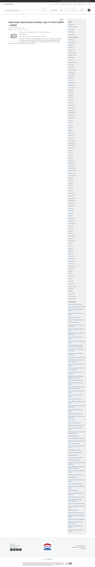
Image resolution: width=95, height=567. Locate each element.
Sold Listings (71, 34)
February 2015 (71, 193)
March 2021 (71, 67)
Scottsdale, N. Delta (72, 455)
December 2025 (72, 42)
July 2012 (70, 243)
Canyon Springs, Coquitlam (74, 317)
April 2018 (70, 100)
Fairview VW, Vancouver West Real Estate (20, 29)
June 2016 (70, 153)
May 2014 (70, 213)
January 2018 (71, 108)
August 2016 (71, 148)
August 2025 (71, 45)
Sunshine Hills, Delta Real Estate (75, 475)
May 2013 (70, 231)
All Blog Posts (71, 24)
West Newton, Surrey (73, 510)
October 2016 (71, 143)
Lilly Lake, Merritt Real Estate (74, 399)
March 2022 (71, 65)
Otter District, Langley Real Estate (75, 425)
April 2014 (70, 216)
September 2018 (72, 87)
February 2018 (71, 105)
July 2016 (70, 150)
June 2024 (70, 60)
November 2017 (72, 113)
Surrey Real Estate (72, 477)
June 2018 (70, 95)
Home (51, 4)
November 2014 (72, 201)
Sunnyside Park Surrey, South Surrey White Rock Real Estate (76, 467)
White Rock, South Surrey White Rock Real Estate (75, 522)
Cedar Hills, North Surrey (73, 322)
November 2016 (72, 140)
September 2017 (72, 118)
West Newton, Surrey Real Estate (75, 513)
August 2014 (71, 208)
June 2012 (70, 246)
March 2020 (71, 75)
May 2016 (70, 155)
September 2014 (72, 206)
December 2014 (72, 198)
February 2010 (71, 284)
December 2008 (72, 296)
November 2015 (72, 170)
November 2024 (72, 52)
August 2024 (71, 57)
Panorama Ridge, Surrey (73, 436)
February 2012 (71, 256)
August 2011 (71, 268)
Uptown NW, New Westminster (75, 484)
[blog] (20, 549)
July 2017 (70, 123)
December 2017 (72, 110)
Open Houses (71, 32)
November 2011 (72, 261)
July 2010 (70, 279)
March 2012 (71, 253)
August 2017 (71, 120)
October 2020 (71, 72)
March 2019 (71, 80)
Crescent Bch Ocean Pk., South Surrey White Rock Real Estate (75, 346)
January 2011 (71, 276)
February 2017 (71, 135)
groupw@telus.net (14, 547)
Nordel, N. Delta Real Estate (74, 423)
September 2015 (72, 175)
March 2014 (71, 218)
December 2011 (72, 258)
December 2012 (72, 236)
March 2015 (71, 191)
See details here (23, 34)
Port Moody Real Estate (73, 443)
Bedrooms (74, 8)
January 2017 (71, 138)
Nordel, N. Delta (71, 420)
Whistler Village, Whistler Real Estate (76, 519)
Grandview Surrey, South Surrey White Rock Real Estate (75, 377)
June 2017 (70, 125)
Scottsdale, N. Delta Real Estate (75, 457)
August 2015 (71, 178)
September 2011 (72, 266)
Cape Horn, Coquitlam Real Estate (76, 320)
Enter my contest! (72, 27)
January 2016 (71, 165)
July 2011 (70, 271)
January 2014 (71, 221)
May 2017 (70, 128)
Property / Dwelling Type (65, 8)
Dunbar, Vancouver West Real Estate (76, 357)
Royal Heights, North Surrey (74, 450)
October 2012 (71, 238)
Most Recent (71, 40)
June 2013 (70, 228)
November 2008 (72, 299)
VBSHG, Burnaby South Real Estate (76, 497)
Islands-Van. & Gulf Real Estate (75, 380)
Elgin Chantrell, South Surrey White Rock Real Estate (76, 360)
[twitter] (14, 549)
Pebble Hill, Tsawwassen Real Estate (76, 441)
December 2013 (72, 223)
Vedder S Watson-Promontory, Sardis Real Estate (75, 500)
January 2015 (71, 196)
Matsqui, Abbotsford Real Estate (75, 414)
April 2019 (70, 77)
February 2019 (71, 82)
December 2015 (72, 168)
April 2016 (70, 158)
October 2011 (71, 263)
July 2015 (70, 180)
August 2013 (71, 226)
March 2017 (71, 133)
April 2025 (70, 47)
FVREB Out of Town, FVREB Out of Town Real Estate (76, 368)
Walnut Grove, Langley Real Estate (76, 503)
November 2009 (72, 286)
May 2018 (70, 98)
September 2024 (72, 55)
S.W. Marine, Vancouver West (74, 452)
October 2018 (71, 85)
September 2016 (72, 145)
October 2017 (71, 115)
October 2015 (71, 173)
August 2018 (71, 90)
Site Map (89, 4)
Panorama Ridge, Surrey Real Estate (76, 438)
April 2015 (70, 188)
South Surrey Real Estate (74, 460)
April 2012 (70, 251)
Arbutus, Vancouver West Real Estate (76, 307)
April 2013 (70, 233)
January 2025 (71, 50)
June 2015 (70, 183)
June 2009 (70, 289)
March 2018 (71, 103)
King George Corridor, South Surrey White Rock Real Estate (76, 387)
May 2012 (70, 248)
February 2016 (71, 163)
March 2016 (71, 160)
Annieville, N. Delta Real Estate (75, 304)
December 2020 (72, 70)
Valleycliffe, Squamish (73, 490)
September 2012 (72, 241)
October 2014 (71, 203)
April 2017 (70, 130)
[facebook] (11, 549)
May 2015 (70, 186)
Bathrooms (82, 8)
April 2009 (70, 291)
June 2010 (70, 281)
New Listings (71, 29)
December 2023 (72, 62)
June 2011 (70, 274)
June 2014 (70, 211)
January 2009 (71, 294)
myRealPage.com (49, 559)
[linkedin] (17, 549)
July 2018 (70, 92)
